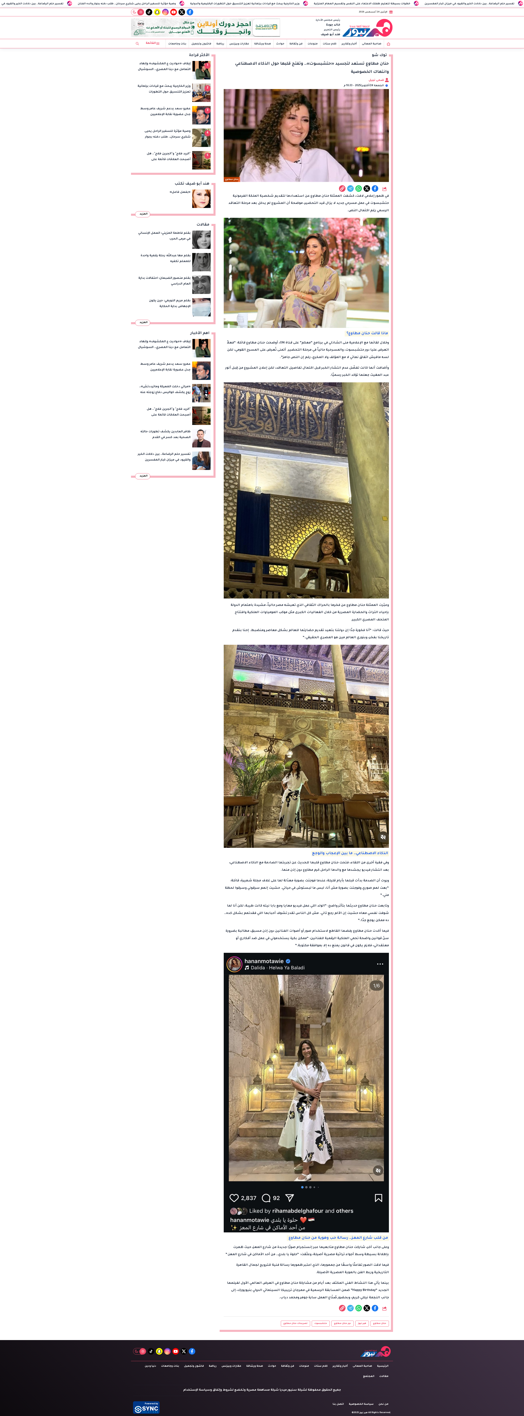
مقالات (383, 1376)
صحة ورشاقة (262, 44)
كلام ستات (330, 44)
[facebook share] (375, 188)
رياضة (220, 44)
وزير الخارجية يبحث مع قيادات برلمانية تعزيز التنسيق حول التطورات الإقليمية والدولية (384, 3)
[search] (137, 43)
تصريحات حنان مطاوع (295, 1323)
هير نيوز (362, 1323)
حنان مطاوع (379, 1323)
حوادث (280, 44)
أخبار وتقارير (349, 44)
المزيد (144, 214)
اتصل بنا (338, 1404)
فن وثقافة (296, 44)
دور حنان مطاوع (342, 1323)
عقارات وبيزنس (239, 44)
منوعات (313, 44)
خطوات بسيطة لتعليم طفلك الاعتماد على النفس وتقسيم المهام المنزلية (51, 3)
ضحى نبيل (377, 80)
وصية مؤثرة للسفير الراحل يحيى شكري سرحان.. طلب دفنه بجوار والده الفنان (267, 3)
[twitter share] (367, 188)
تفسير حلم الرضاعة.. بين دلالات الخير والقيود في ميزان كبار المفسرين (158, 3)
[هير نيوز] (367, 27)
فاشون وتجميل (201, 44)
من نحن (383, 1404)
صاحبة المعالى (371, 44)
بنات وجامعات (177, 44)
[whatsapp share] (358, 188)
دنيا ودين (150, 1366)
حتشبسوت (320, 1323)
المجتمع (368, 1376)
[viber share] (350, 188)
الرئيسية (382, 1366)
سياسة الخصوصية (361, 1404)
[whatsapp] (342, 188)
